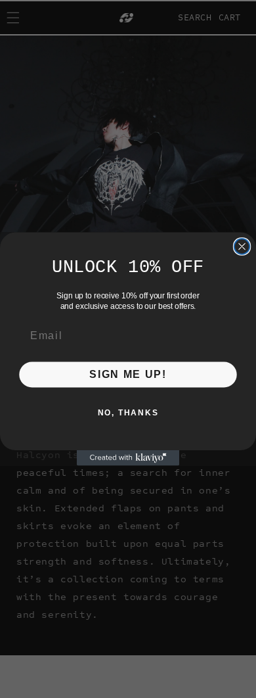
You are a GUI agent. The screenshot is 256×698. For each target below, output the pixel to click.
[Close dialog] (241, 246)
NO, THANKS (128, 412)
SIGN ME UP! (128, 374)
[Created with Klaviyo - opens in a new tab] (128, 457)
